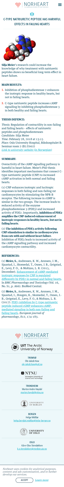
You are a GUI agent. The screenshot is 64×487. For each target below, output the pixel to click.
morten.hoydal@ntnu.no (32, 392)
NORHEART (32, 5)
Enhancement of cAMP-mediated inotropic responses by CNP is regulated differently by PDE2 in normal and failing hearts (31, 275)
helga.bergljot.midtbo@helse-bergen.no (32, 420)
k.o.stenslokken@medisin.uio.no (32, 448)
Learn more (41, 480)
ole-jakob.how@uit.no (32, 364)
